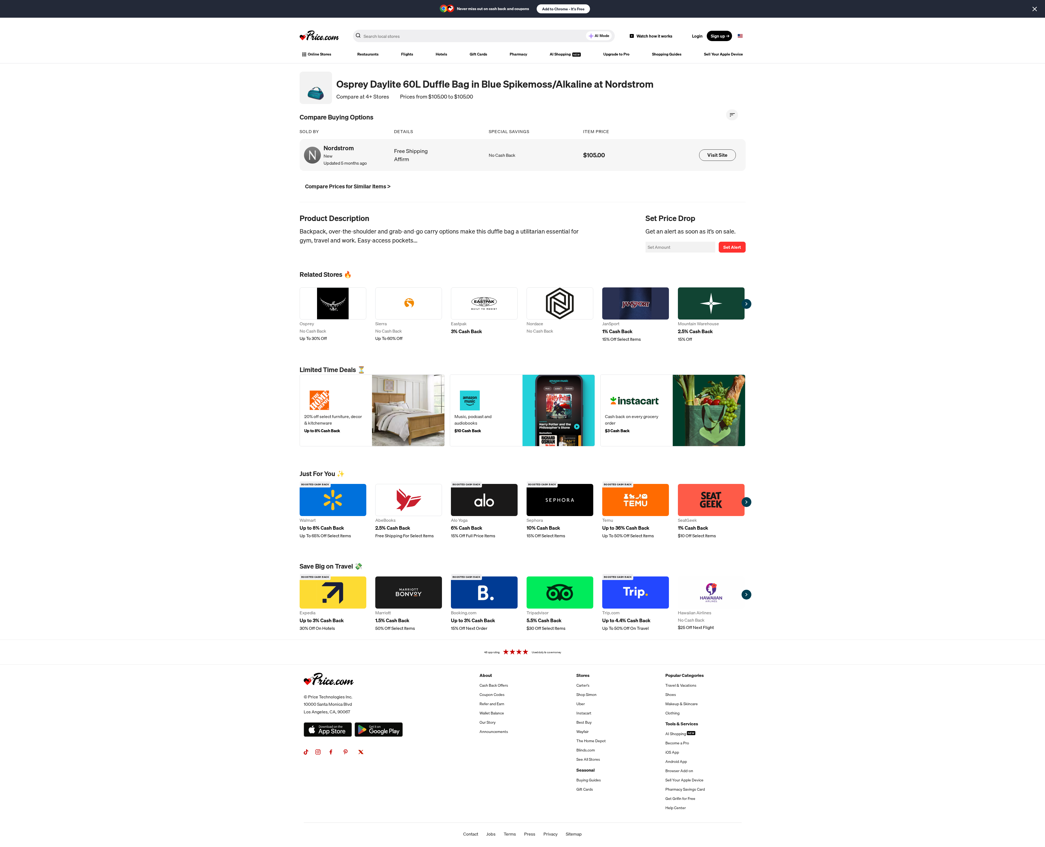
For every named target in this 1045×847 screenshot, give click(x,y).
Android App (676, 762)
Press (529, 834)
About (486, 675)
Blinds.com (585, 750)
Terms (510, 834)
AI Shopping (560, 54)
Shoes (670, 695)
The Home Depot (591, 741)
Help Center (675, 808)
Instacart (583, 713)
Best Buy (584, 722)
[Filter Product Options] (732, 114)
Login (697, 36)
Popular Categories (684, 675)
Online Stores (319, 54)
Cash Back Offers (494, 685)
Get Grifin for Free (680, 799)
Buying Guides (588, 780)
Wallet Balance (492, 713)
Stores (582, 675)
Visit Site (717, 155)
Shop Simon (586, 695)
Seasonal (585, 770)
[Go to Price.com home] (319, 36)
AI (602, 36)
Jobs (491, 834)
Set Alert (732, 247)
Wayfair (582, 732)
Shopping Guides (666, 54)
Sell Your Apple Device (723, 54)
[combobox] (484, 35)
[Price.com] (329, 691)
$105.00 (594, 155)
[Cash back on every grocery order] (673, 410)
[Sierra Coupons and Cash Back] (408, 314)
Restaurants (368, 54)
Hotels (441, 54)
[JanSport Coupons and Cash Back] (635, 314)
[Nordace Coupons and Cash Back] (560, 314)
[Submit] (358, 37)
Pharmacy (518, 54)
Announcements (494, 732)
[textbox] (740, 36)
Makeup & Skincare (681, 704)
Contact (470, 834)
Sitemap (574, 834)
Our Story (488, 722)
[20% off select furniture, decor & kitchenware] (372, 410)
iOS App (672, 752)
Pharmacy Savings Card (685, 789)
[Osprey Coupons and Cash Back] (333, 314)
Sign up (718, 36)
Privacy (550, 834)
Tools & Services (681, 723)
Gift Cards (478, 54)
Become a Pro (677, 743)
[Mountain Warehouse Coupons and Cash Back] (711, 314)
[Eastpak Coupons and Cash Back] (484, 314)
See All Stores (588, 759)
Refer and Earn (492, 704)
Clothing (672, 713)
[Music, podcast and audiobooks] (522, 410)
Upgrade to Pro (616, 54)
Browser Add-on (679, 771)
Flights (407, 54)
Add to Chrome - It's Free (563, 9)
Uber (580, 704)
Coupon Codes (492, 695)
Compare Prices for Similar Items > (348, 186)
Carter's (582, 685)
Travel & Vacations (680, 685)
